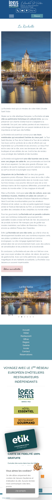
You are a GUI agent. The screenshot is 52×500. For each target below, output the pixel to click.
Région (26, 342)
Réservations (26, 354)
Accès (26, 348)
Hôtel (26, 333)
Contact (26, 351)
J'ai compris (20, 491)
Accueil (26, 330)
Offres (26, 339)
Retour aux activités (12, 268)
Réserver (37, 16)
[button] (18, 317)
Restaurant (26, 336)
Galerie (26, 345)
